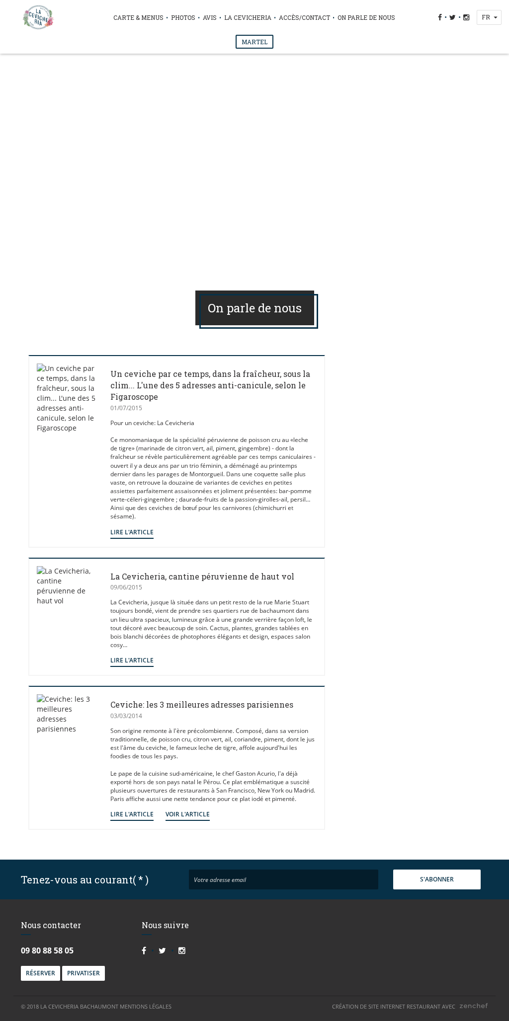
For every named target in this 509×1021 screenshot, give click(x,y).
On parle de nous (366, 17)
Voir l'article (188, 814)
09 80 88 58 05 (47, 950)
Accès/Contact (304, 17)
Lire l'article (132, 532)
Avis (210, 17)
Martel (254, 42)
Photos (183, 17)
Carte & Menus (138, 17)
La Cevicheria (247, 17)
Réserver (40, 973)
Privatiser (83, 973)
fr (486, 17)
